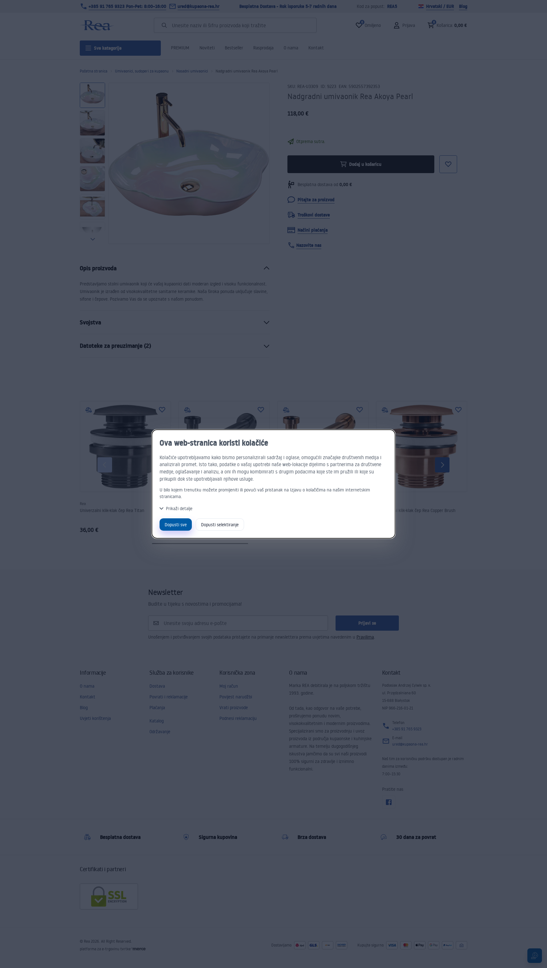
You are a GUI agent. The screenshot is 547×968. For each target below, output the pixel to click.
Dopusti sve (176, 524)
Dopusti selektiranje (220, 524)
